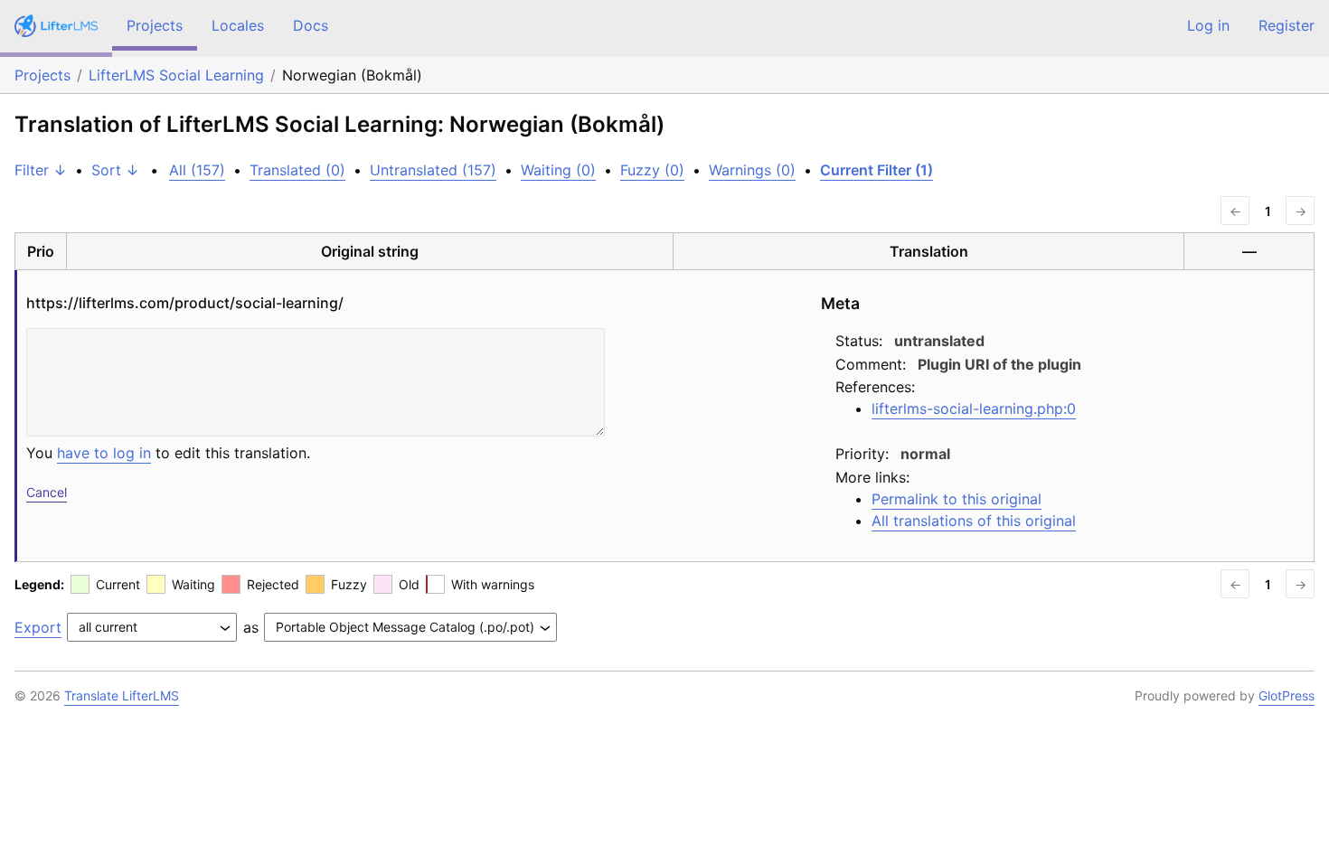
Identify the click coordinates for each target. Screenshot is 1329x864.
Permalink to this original (957, 499)
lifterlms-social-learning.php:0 (974, 408)
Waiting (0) (558, 170)
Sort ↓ (115, 170)
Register (1286, 25)
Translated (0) (297, 170)
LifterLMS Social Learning (176, 75)
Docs (310, 25)
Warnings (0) (752, 170)
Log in (1208, 25)
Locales (238, 25)
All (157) (197, 170)
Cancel (46, 492)
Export (37, 627)
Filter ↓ (40, 170)
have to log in (104, 453)
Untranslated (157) (433, 170)
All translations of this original (974, 521)
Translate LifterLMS (121, 695)
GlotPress (1286, 695)
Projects (155, 25)
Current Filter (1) (876, 170)
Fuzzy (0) (652, 170)
